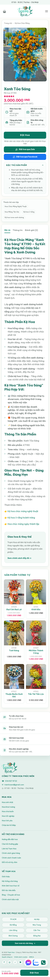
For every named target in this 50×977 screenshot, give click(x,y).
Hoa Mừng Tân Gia (12, 212)
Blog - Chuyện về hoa (11, 895)
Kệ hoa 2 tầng (28, 212)
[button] (4, 11)
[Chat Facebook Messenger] (28, 962)
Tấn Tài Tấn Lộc (36, 694)
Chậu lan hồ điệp (9, 825)
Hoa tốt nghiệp (8, 816)
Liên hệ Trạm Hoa (9, 849)
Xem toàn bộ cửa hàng (25, 943)
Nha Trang (37, 925)
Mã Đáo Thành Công (36, 651)
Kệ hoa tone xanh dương (14, 217)
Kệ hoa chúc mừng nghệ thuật (23, 511)
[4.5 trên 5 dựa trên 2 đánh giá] (9, 96)
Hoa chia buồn (8, 811)
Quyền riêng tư (7, 957)
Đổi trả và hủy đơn (9, 862)
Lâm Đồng (13, 930)
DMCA (31, 957)
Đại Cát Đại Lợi (14, 609)
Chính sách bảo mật (10, 899)
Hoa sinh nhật (7, 802)
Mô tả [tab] (7, 230)
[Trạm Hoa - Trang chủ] (9, 767)
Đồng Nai (37, 936)
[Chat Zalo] (36, 962)
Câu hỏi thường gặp (10, 844)
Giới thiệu (6, 876)
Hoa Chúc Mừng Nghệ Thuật (16, 206)
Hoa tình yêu (7, 820)
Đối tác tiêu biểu (8, 890)
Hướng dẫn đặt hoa (10, 839)
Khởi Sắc (36, 609)
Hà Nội (36, 919)
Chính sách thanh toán (11, 858)
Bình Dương (13, 936)
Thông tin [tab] (18, 230)
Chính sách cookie (20, 957)
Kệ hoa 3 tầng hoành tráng (21, 517)
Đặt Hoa (25, 135)
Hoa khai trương (8, 807)
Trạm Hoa (10, 871)
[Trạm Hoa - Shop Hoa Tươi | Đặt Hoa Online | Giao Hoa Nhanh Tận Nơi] (25, 11)
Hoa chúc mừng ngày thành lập (23, 524)
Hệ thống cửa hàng (10, 881)
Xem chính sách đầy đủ (19, 558)
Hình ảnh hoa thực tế (10, 886)
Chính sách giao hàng (11, 853)
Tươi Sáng (14, 650)
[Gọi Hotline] (43, 962)
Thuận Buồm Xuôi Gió (14, 695)
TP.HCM (13, 919)
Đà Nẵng (13, 925)
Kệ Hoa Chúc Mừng (22, 23)
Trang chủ (8, 23)
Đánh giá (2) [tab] (31, 230)
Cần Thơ (36, 930)
